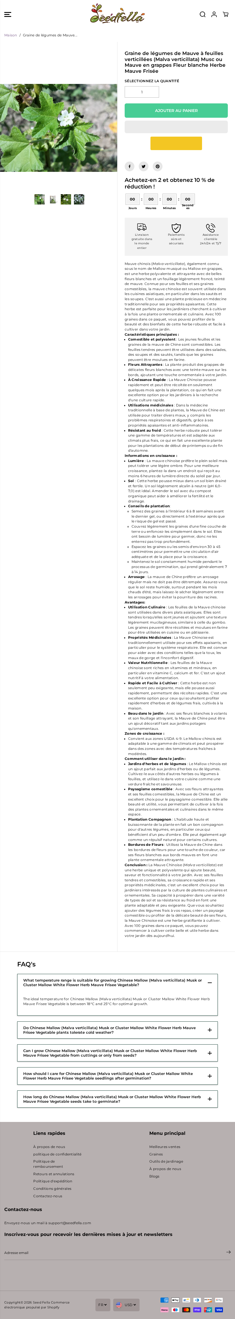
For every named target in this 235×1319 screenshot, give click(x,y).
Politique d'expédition (52, 1181)
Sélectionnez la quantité (152, 81)
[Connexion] (214, 14)
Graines (156, 1154)
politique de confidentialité (57, 1154)
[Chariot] (225, 14)
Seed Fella (41, 1302)
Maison (10, 35)
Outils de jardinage (166, 1161)
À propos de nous (49, 1147)
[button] (7, 14)
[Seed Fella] (117, 14)
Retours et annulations (53, 1174)
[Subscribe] (228, 1253)
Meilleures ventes (164, 1147)
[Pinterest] (157, 166)
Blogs (154, 1176)
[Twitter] (143, 166)
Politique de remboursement (48, 1164)
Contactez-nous (47, 1196)
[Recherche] (202, 14)
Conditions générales (52, 1189)
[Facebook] (129, 166)
